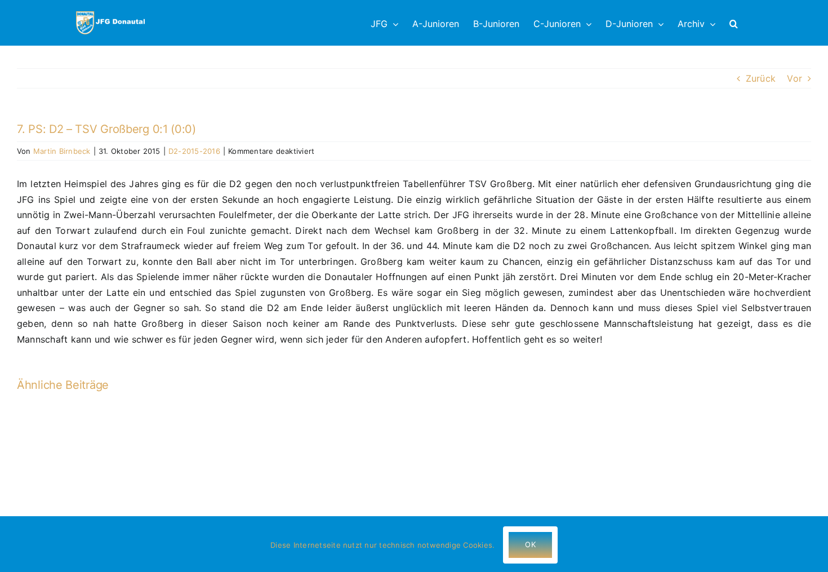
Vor (794, 78)
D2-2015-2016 (194, 151)
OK (530, 544)
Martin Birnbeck (62, 151)
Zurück (761, 78)
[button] (733, 23)
